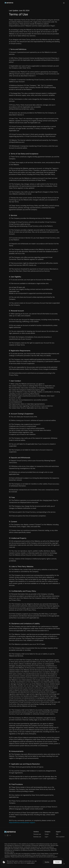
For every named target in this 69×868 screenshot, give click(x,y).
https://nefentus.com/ (17, 26)
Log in (46, 836)
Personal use (37, 834)
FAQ (57, 834)
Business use (37, 836)
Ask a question (60, 836)
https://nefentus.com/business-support (22, 822)
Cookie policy (30, 863)
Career (47, 834)
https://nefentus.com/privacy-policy (22, 109)
